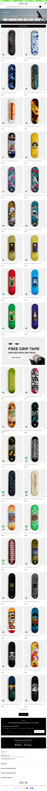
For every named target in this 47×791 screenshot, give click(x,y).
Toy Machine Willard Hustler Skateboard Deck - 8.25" (10, 704)
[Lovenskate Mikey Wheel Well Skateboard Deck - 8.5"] (35, 415)
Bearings (31, 19)
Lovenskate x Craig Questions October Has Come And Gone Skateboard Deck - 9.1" (11, 431)
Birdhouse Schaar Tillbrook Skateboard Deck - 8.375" (10, 229)
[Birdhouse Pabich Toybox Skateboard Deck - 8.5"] (35, 248)
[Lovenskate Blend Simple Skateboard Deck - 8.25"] (12, 381)
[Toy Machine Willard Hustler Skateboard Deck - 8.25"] (12, 689)
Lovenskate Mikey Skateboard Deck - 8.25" (8, 464)
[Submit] (40, 7)
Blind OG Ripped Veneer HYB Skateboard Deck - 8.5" (10, 635)
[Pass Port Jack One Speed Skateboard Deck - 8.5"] (35, 518)
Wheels (25, 19)
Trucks (20, 19)
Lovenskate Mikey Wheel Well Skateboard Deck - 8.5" (33, 430)
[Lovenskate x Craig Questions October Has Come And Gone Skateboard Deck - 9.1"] (12, 415)
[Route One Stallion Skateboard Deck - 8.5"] (12, 77)
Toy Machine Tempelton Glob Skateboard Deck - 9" (33, 669)
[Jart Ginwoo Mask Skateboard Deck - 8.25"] (12, 586)
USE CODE (23, 0)
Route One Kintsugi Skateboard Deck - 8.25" (32, 58)
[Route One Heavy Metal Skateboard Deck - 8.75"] (12, 145)
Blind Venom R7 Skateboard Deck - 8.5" (8, 669)
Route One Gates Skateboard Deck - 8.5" (8, 58)
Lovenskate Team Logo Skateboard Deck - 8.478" (33, 396)
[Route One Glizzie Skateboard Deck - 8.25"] (12, 111)
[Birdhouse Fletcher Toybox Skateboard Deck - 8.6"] (12, 248)
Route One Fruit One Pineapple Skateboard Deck (33, 160)
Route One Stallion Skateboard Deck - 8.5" (8, 92)
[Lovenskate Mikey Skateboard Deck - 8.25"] (12, 449)
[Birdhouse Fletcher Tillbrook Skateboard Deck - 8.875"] (35, 180)
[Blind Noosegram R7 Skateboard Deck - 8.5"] (35, 620)
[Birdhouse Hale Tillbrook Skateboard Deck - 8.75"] (12, 180)
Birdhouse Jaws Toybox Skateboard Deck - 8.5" (9, 297)
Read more (16, 16)
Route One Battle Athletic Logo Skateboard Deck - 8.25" (34, 92)
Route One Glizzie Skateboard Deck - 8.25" (8, 126)
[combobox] (23, 7)
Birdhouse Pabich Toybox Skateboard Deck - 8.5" (33, 263)
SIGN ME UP (39, 731)
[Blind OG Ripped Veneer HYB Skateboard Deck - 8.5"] (12, 620)
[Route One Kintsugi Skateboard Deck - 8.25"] (35, 43)
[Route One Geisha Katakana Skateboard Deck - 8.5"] (35, 111)
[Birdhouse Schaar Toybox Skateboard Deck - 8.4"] (35, 282)
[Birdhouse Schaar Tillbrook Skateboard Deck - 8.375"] (12, 214)
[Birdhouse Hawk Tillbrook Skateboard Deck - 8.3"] (35, 214)
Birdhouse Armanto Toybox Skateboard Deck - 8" (33, 331)
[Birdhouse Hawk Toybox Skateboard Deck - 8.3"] (12, 316)
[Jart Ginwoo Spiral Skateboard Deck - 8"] (35, 586)
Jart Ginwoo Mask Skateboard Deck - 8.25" (8, 601)
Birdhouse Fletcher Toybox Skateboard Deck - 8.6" (10, 263)
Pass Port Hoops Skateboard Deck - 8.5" (31, 464)
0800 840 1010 (5, 755)
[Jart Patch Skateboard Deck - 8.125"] (35, 552)
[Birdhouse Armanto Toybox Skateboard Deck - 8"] (35, 316)
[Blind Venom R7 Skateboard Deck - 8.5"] (12, 654)
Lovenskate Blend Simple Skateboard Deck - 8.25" (10, 396)
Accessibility (24, 785)
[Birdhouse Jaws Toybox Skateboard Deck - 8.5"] (12, 282)
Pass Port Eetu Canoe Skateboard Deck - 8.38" (9, 567)
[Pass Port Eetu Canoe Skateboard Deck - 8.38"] (12, 552)
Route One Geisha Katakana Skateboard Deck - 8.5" (33, 126)
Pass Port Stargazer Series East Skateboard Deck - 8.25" (11, 498)
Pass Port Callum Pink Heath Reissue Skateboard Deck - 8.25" (34, 499)
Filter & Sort (23, 26)
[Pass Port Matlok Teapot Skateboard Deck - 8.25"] (12, 518)
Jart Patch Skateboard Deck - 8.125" (30, 567)
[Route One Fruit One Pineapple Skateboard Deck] (35, 145)
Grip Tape (43, 19)
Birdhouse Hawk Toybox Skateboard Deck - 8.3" (9, 331)
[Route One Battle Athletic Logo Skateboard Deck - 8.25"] (35, 77)
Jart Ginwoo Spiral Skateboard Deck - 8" (31, 601)
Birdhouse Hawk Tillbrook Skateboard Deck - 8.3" (33, 229)
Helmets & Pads (37, 19)
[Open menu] (1, 3)
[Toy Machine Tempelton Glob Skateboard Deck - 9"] (35, 654)
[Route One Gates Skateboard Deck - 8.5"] (12, 43)
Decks (5, 19)
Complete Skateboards (13, 19)
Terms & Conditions (4, 785)
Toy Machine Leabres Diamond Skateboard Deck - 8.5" (33, 704)
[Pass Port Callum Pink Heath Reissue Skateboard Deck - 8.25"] (35, 483)
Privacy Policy (17, 785)
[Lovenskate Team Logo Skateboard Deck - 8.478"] (35, 381)
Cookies (11, 785)
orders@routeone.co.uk (8, 758)
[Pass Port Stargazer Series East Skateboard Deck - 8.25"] (12, 483)
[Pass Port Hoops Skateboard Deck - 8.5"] (35, 449)
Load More (23, 714)
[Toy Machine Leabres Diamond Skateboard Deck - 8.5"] (35, 689)
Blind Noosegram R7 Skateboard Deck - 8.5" (32, 635)
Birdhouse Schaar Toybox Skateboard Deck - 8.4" (33, 297)
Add (21, 55)
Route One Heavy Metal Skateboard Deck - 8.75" (9, 160)
